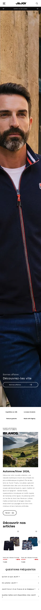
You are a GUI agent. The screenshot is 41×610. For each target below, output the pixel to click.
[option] (20, 8)
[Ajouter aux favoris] (18, 531)
